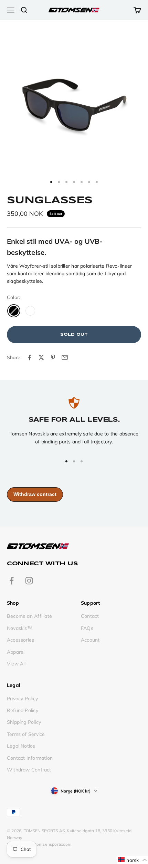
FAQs (87, 628)
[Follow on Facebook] (11, 580)
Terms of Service (26, 734)
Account (90, 640)
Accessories (20, 640)
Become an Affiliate (29, 616)
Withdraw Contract (29, 770)
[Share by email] (65, 357)
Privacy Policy (22, 698)
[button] (132, 860)
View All (16, 664)
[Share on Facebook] (29, 357)
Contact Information (30, 758)
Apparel (15, 652)
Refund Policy (22, 710)
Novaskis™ (19, 628)
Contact (90, 616)
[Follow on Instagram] (29, 580)
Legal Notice (21, 746)
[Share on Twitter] (41, 357)
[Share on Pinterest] (53, 357)
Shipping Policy (24, 722)
